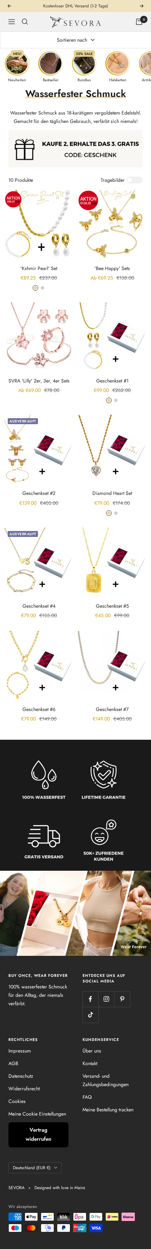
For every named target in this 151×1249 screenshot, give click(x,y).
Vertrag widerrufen (38, 1134)
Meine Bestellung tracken (108, 1109)
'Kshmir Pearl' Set (38, 268)
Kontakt (90, 1063)
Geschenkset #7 (112, 709)
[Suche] (25, 22)
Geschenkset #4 (38, 605)
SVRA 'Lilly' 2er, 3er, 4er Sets (39, 380)
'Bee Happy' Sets (112, 268)
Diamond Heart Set (112, 493)
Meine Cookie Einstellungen (37, 1113)
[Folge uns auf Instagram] (106, 999)
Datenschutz (20, 1075)
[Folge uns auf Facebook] (90, 999)
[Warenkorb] (139, 22)
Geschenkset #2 (38, 493)
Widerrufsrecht (24, 1088)
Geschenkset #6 (38, 709)
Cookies (17, 1101)
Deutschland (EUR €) (32, 1168)
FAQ (87, 1096)
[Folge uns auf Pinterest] (122, 999)
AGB (13, 1063)
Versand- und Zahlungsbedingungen (106, 1080)
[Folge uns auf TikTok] (90, 1015)
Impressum (19, 1050)
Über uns (92, 1050)
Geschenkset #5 (112, 605)
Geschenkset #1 (112, 380)
